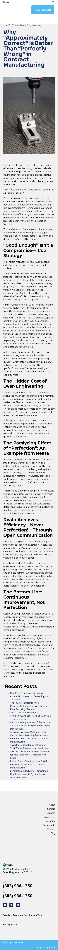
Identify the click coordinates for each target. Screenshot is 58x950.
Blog (53, 833)
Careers (51, 808)
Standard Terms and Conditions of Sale (22, 915)
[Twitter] (11, 905)
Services (51, 812)
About (52, 804)
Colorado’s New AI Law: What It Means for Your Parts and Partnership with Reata (29, 754)
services (31, 669)
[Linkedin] (18, 905)
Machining (49, 817)
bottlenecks (45, 405)
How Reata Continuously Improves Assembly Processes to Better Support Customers (29, 696)
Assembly (50, 821)
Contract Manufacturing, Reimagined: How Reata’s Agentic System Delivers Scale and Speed (29, 774)
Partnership (49, 825)
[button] (53, 2)
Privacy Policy (10, 924)
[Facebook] (5, 905)
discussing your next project (33, 663)
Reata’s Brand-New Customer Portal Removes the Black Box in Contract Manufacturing (28, 764)
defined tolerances (27, 433)
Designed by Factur (45, 947)
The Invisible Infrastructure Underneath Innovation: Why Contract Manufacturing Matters (29, 706)
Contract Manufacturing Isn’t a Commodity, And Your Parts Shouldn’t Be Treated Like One (30, 715)
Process (51, 829)
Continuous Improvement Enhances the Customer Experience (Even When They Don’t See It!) (30, 725)
